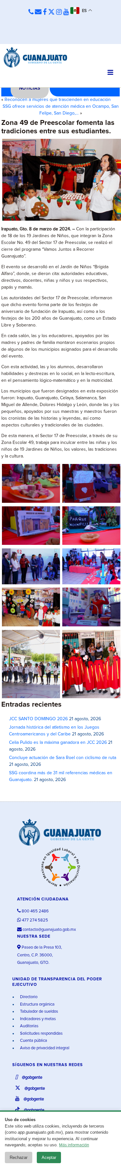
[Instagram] (59, 12)
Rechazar (18, 1157)
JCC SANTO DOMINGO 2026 (38, 719)
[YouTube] (66, 12)
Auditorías (28, 1026)
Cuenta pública (33, 1041)
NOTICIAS (29, 88)
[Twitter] (51, 12)
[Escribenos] (38, 12)
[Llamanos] (31, 12)
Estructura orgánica (37, 1004)
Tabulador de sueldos (38, 1011)
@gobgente (31, 1077)
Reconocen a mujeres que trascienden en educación (58, 99)
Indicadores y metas (37, 1019)
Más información (74, 1145)
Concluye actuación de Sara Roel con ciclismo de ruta (62, 757)
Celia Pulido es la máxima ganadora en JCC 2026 (58, 742)
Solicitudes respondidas (41, 1033)
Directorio (28, 997)
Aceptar (49, 1157)
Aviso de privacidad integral (44, 1048)
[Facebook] (45, 12)
